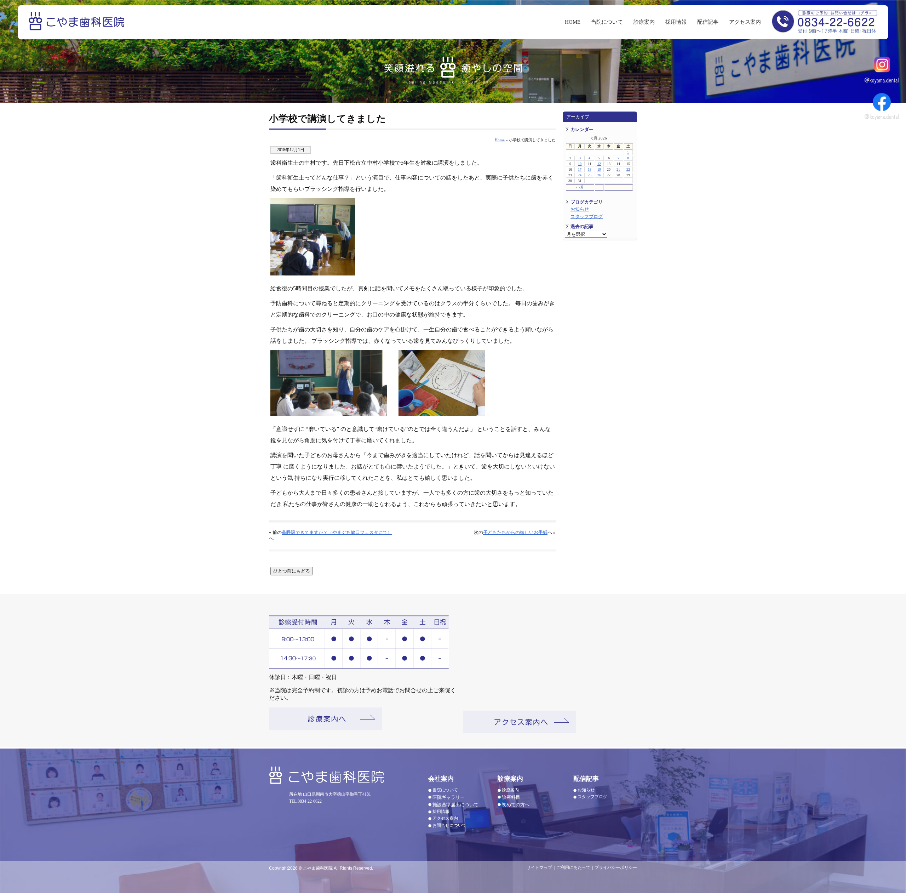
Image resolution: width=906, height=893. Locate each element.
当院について (607, 22)
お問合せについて (449, 825)
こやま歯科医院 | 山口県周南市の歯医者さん (77, 26)
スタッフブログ (586, 216)
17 (579, 169)
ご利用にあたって (573, 867)
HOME (572, 22)
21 (618, 169)
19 (599, 169)
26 (599, 175)
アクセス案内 (745, 22)
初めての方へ (515, 804)
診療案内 (644, 22)
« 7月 (580, 187)
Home (500, 140)
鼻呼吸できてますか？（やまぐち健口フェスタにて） (337, 532)
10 (579, 164)
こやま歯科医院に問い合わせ (824, 20)
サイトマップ (539, 867)
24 (579, 175)
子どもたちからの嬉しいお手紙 (515, 532)
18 (589, 169)
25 (589, 175)
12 (599, 164)
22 (628, 169)
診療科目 (511, 797)
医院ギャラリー (448, 797)
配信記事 (707, 22)
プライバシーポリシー (616, 867)
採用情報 (676, 22)
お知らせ (579, 209)
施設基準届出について (455, 804)
